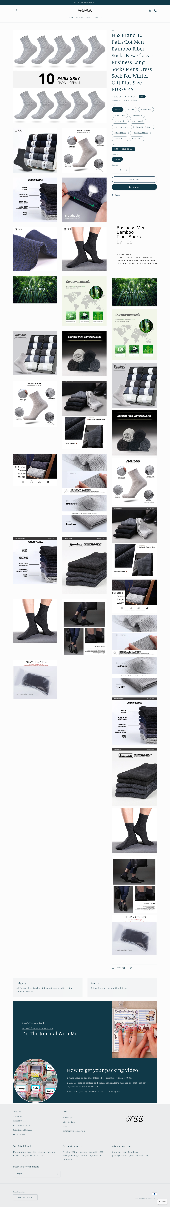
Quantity (115, 165)
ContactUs (137, 139)
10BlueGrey (146, 109)
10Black (130, 109)
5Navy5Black (120, 133)
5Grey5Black (120, 139)
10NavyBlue (137, 115)
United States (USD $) (24, 1197)
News (65, 1126)
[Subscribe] (57, 1174)
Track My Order (20, 1121)
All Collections (69, 1122)
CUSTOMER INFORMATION (74, 1131)
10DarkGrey (119, 115)
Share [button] (117, 195)
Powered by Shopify (150, 1198)
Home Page (67, 1117)
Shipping (115, 100)
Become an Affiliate (21, 1125)
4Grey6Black (138, 121)
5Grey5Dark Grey (143, 127)
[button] (16, 10)
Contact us (17, 1116)
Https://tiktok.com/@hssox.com (37, 1028)
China (117, 159)
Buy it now (134, 187)
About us (17, 1112)
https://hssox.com (102, 1078)
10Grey (117, 109)
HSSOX (141, 1198)
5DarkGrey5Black (140, 133)
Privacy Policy (19, 1134)
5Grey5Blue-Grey (121, 127)
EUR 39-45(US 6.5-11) (123, 149)
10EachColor (120, 121)
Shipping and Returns (22, 1130)
